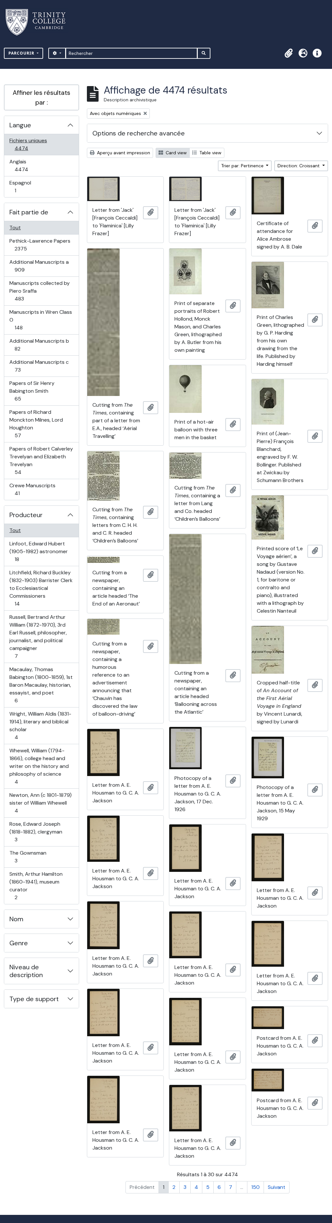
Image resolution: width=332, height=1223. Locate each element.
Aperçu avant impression (123, 153)
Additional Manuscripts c (39, 365)
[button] (288, 53)
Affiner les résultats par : (41, 97)
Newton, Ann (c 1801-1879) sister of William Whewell (40, 802)
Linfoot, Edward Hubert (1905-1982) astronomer (38, 551)
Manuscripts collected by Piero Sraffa (39, 290)
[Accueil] (39, 22)
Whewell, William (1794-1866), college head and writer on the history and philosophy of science (39, 766)
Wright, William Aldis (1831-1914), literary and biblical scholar (40, 725)
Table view (209, 153)
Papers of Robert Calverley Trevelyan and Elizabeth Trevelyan (41, 460)
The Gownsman (27, 856)
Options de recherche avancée (138, 133)
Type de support (34, 999)
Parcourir (22, 53)
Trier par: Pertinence (243, 166)
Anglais (28, 165)
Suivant (276, 1187)
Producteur (25, 515)
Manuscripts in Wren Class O (40, 319)
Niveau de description (26, 971)
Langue (20, 125)
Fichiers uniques (28, 144)
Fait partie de (28, 212)
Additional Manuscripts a (39, 265)
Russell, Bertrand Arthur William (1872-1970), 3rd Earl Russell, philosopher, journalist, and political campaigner (38, 636)
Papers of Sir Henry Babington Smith (31, 390)
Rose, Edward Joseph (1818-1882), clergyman (35, 831)
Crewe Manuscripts (32, 489)
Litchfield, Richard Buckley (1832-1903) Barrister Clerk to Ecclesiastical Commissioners (41, 588)
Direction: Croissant (299, 166)
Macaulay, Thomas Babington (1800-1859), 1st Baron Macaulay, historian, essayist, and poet (41, 685)
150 (255, 1187)
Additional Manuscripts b (39, 344)
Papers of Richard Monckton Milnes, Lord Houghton (36, 423)
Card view (175, 153)
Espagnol (22, 186)
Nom (16, 919)
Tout (15, 227)
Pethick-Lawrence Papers (39, 244)
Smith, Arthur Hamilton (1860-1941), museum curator (36, 885)
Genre (18, 943)
